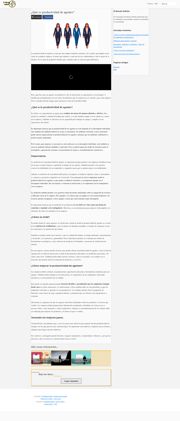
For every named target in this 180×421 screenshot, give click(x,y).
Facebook (49, 17)
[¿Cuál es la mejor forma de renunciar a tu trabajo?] (81, 352)
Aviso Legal (57, 399)
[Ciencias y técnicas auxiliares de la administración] (41, 352)
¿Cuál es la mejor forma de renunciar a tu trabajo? (81, 360)
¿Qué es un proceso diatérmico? (124, 50)
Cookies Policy (48, 404)
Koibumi (116, 67)
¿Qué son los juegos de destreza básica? (127, 54)
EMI (115, 69)
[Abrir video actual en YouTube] (71, 77)
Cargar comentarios (71, 381)
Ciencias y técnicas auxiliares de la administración (41, 360)
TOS (55, 404)
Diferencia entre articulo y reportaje (125, 41)
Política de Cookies (46, 399)
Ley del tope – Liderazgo (61, 360)
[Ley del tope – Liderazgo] (61, 352)
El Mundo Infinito (47, 396)
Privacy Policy (60, 402)
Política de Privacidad (60, 396)
